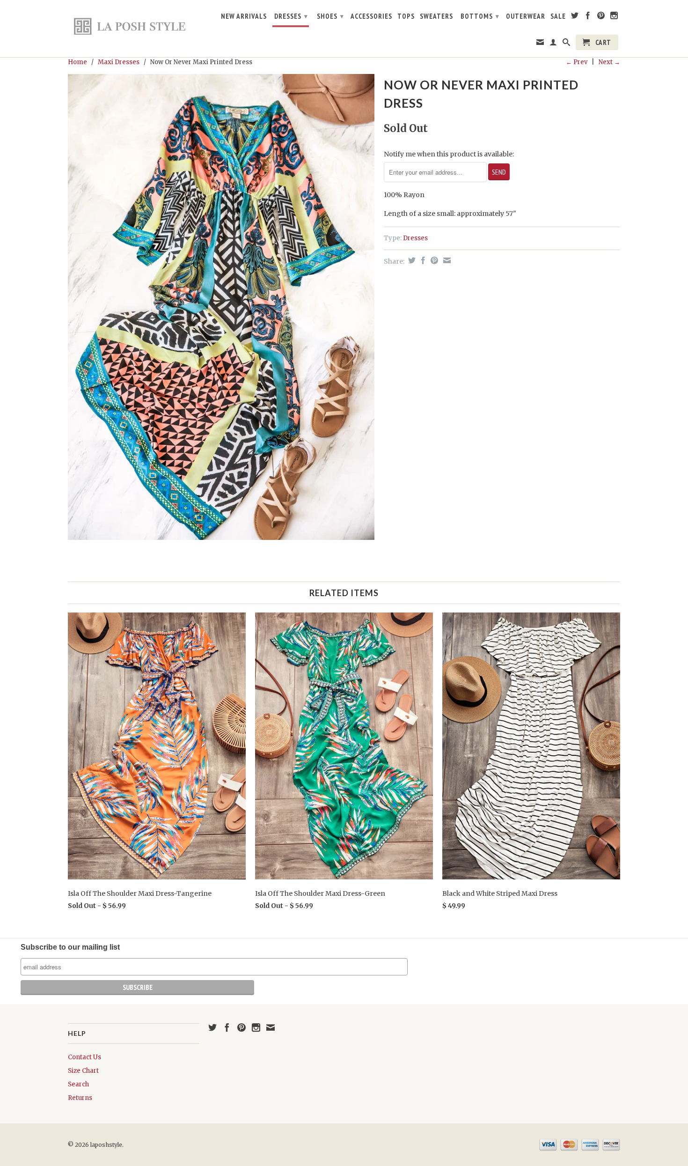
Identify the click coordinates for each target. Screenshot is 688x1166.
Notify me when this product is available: (449, 154)
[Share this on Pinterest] (433, 260)
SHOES (330, 16)
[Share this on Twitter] (411, 260)
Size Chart (83, 1071)
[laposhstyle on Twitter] (575, 17)
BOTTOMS (480, 16)
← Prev (576, 62)
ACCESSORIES (371, 16)
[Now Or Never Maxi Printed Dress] (221, 307)
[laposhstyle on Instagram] (614, 17)
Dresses (415, 238)
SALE (558, 16)
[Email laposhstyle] (540, 44)
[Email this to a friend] (446, 260)
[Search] (567, 44)
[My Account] (553, 44)
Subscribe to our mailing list (70, 947)
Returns (80, 1098)
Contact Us (84, 1057)
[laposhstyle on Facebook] (588, 17)
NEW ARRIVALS (244, 16)
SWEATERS (436, 16)
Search (78, 1084)
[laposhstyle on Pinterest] (601, 17)
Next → (609, 62)
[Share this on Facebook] (422, 260)
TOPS (406, 16)
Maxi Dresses (118, 62)
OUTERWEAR (525, 16)
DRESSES (291, 16)
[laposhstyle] (133, 25)
